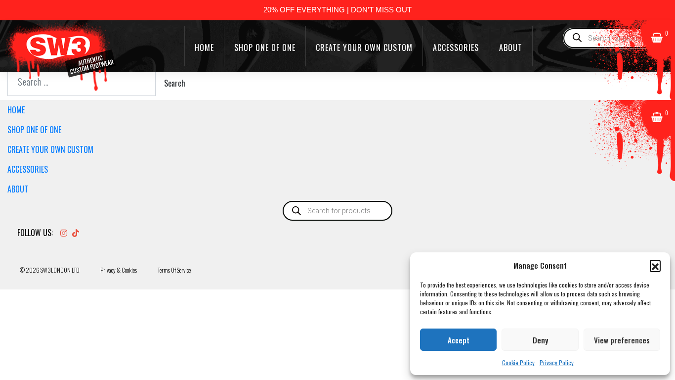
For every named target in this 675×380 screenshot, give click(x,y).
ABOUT (510, 47)
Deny (540, 339)
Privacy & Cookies (118, 270)
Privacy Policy (557, 362)
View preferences (622, 339)
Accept (458, 339)
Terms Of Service (174, 270)
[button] (655, 265)
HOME (204, 47)
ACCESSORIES (456, 47)
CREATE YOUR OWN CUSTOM (364, 47)
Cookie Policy (518, 362)
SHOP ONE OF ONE (264, 47)
